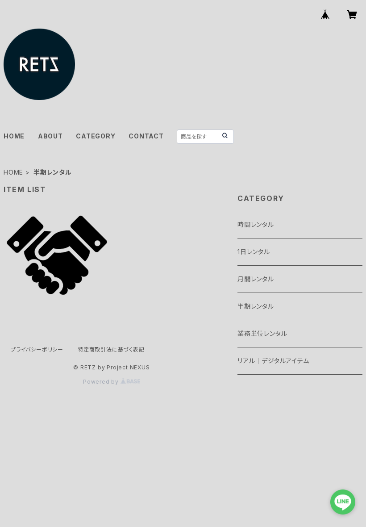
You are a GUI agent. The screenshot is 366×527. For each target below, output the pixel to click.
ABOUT (50, 136)
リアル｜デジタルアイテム (273, 360)
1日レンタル (253, 251)
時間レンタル (255, 224)
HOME (14, 136)
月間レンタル (255, 279)
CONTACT (146, 136)
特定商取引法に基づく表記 (111, 349)
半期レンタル (255, 306)
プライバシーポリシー (37, 349)
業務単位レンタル (262, 333)
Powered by (102, 381)
